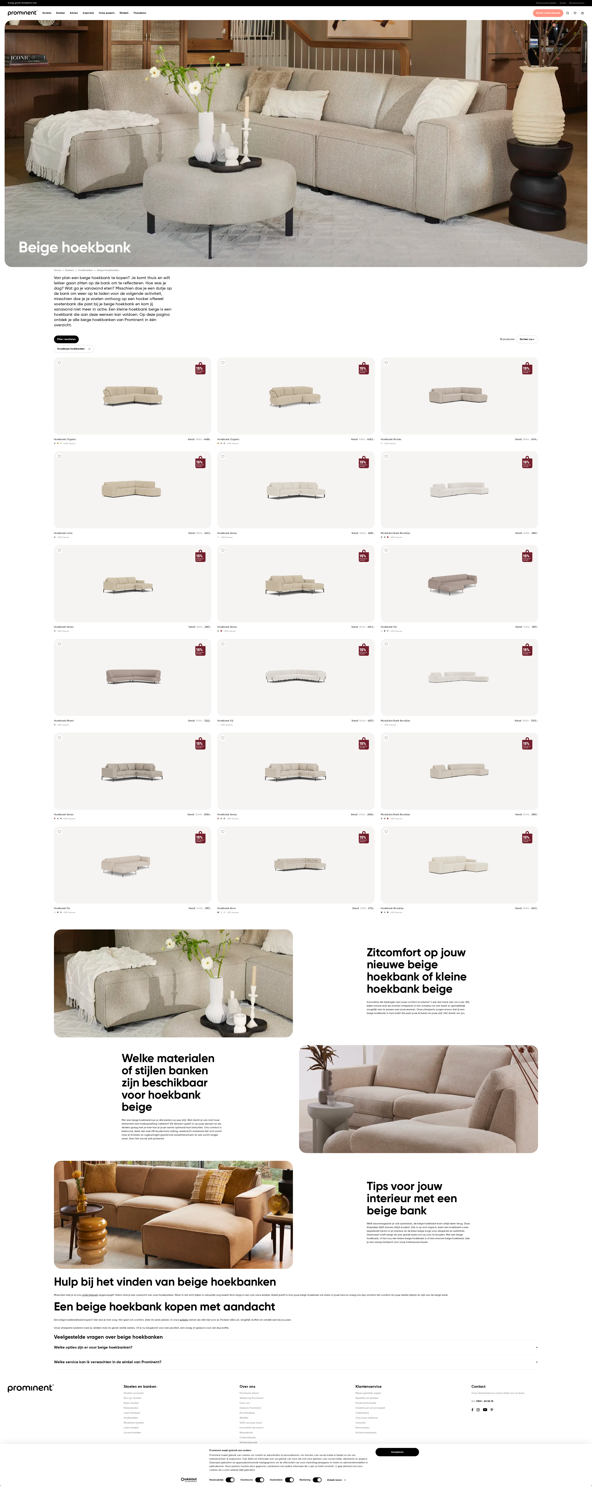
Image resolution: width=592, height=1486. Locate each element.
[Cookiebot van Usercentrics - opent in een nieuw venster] (188, 1480)
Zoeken (567, 13)
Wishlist (575, 13)
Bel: (482, 1401)
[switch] (259, 1479)
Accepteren (397, 1452)
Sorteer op (526, 339)
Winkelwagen (582, 13)
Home (57, 270)
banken (69, 270)
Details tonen (334, 1480)
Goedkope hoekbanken (71, 349)
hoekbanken (85, 270)
